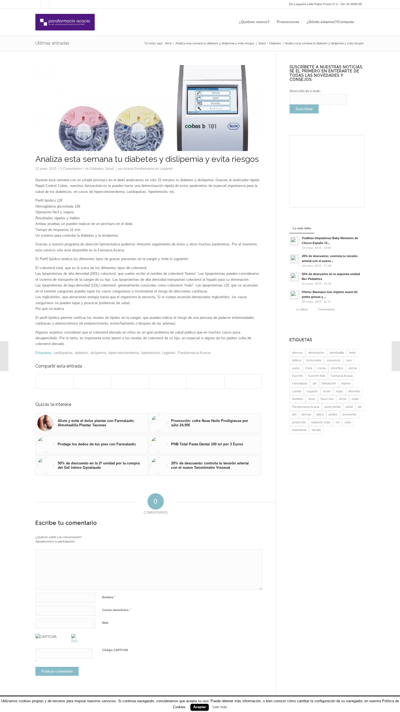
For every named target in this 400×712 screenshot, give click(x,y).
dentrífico (337, 368)
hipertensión (150, 353)
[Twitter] (53, 4)
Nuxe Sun (327, 398)
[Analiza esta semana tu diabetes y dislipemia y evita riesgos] (148, 108)
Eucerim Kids (316, 375)
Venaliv (316, 429)
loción (327, 391)
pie (360, 406)
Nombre (109, 597)
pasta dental (332, 406)
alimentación (316, 352)
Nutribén (297, 398)
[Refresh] (74, 641)
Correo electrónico (116, 610)
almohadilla (337, 352)
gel (314, 383)
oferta (342, 398)
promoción (349, 414)
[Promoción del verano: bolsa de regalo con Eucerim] (4, 356)
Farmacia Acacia (342, 375)
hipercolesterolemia (123, 353)
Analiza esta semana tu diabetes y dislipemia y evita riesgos (215, 43)
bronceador (314, 360)
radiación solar (320, 422)
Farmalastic (299, 383)
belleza (296, 360)
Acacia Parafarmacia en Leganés (148, 169)
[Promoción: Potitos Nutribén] (396, 356)
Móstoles (354, 391)
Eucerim (297, 375)
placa (320, 414)
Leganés (169, 353)
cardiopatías (63, 353)
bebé (352, 352)
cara (349, 360)
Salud (262, 43)
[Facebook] (45, 4)
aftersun (297, 352)
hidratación (329, 383)
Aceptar (199, 707)
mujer (339, 391)
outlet (355, 398)
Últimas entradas (52, 43)
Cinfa (308, 368)
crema (321, 368)
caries (296, 368)
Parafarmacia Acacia (194, 353)
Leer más (220, 707)
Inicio (168, 43)
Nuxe (311, 398)
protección (299, 422)
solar (347, 422)
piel (294, 414)
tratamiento (299, 429)
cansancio (333, 360)
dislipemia (98, 353)
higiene (345, 383)
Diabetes (275, 43)
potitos (333, 414)
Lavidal (296, 391)
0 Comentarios (71, 169)
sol (337, 422)
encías (352, 368)
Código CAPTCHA (115, 650)
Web (105, 622)
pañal (349, 406)
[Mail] (37, 4)
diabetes (81, 353)
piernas (306, 414)
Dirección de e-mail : (305, 91)
